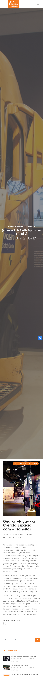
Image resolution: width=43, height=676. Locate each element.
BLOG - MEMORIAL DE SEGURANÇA (26, 463)
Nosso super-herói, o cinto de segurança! (24, 675)
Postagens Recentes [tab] (10, 650)
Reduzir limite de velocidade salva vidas (24, 657)
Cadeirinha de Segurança (19, 666)
